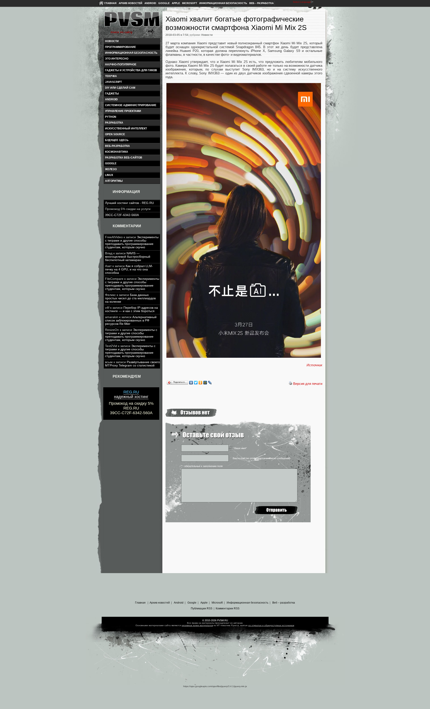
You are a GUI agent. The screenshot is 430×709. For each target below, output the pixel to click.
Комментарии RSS (227, 608)
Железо (111, 169)
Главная (110, 3)
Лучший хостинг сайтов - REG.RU (129, 203)
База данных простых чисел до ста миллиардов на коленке (130, 298)
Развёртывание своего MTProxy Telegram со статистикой (132, 363)
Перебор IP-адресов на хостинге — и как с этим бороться (131, 309)
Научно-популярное (120, 64)
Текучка (111, 76)
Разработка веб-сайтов (123, 157)
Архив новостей (130, 3)
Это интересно (116, 58)
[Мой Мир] (205, 383)
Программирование (120, 47)
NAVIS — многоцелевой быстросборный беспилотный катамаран (127, 257)
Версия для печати (307, 384)
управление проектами (123, 111)
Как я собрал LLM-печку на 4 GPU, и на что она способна (129, 269)
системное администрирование (130, 105)
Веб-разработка (117, 146)
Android (150, 3)
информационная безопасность (131, 52)
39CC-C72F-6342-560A (122, 215)
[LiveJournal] (210, 383)
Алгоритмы (114, 180)
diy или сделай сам (120, 87)
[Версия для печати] (290, 384)
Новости (112, 41)
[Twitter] (196, 383)
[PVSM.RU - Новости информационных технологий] (132, 21)
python (110, 116)
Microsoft (189, 3)
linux (109, 175)
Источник (314, 365)
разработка (114, 122)
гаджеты (112, 93)
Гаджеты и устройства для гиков (131, 70)
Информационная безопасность (223, 3)
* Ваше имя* (240, 448)
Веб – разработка (261, 3)
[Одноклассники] (200, 383)
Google (164, 3)
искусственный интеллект (126, 128)
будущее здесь (117, 140)
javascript (113, 82)
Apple (176, 3)
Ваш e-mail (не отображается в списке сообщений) (261, 458)
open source (115, 134)
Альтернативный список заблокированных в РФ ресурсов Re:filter (131, 320)
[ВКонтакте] (191, 383)
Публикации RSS (201, 608)
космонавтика (116, 151)
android (111, 99)
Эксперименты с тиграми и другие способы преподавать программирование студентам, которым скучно (132, 242)
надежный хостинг (131, 394)
